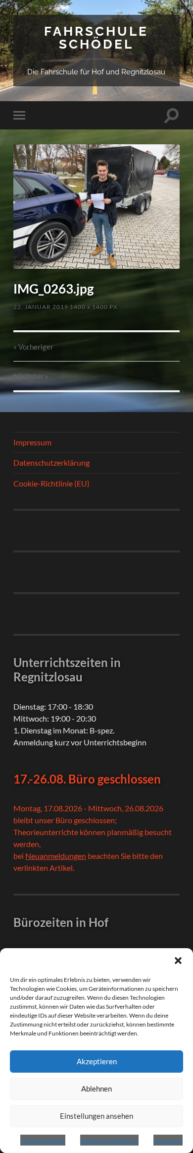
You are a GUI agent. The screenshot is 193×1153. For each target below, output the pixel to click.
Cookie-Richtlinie (42, 1141)
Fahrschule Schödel (96, 37)
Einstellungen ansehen (96, 1115)
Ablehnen (96, 1088)
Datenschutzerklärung (109, 1141)
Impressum (168, 1141)
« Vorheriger (33, 346)
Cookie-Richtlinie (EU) (51, 483)
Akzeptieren (97, 1061)
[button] (178, 961)
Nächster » (30, 375)
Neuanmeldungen (55, 855)
